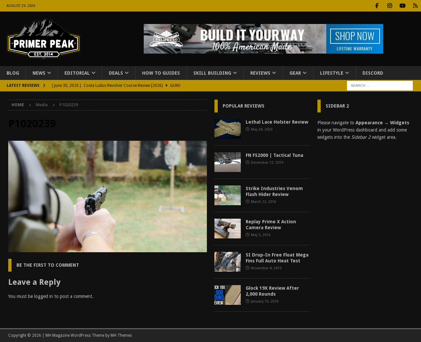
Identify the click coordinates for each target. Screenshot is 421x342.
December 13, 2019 (267, 162)
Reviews (260, 73)
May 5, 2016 (260, 235)
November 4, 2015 (266, 268)
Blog (13, 73)
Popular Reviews (243, 106)
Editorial (77, 73)
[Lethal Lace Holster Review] (227, 129)
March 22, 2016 (263, 202)
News (39, 73)
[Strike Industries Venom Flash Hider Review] (227, 195)
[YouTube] (402, 6)
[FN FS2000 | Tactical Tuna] (227, 162)
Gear (295, 73)
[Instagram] (389, 6)
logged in (43, 296)
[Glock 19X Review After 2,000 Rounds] (227, 295)
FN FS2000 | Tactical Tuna (274, 155)
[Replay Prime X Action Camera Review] (227, 228)
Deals (116, 73)
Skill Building (212, 73)
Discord (372, 73)
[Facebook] (377, 6)
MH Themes (121, 335)
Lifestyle (331, 73)
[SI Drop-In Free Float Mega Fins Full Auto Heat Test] (227, 262)
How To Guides (161, 73)
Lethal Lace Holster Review (277, 122)
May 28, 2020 (261, 129)
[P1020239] (107, 248)
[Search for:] (380, 85)
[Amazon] (415, 6)
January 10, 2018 (264, 301)
